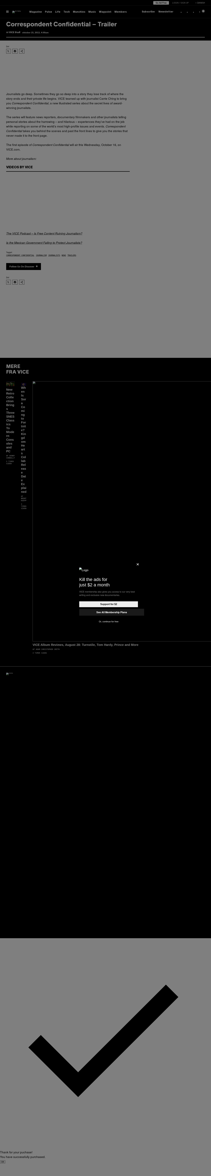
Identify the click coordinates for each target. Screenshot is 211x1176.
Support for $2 (108, 604)
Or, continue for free (108, 621)
